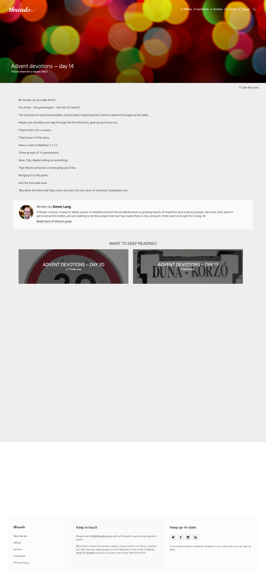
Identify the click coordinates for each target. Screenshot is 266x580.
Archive (217, 9)
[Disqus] (133, 326)
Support (231, 9)
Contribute (202, 9)
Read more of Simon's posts (54, 221)
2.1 (32, 10)
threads (20, 9)
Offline (188, 9)
